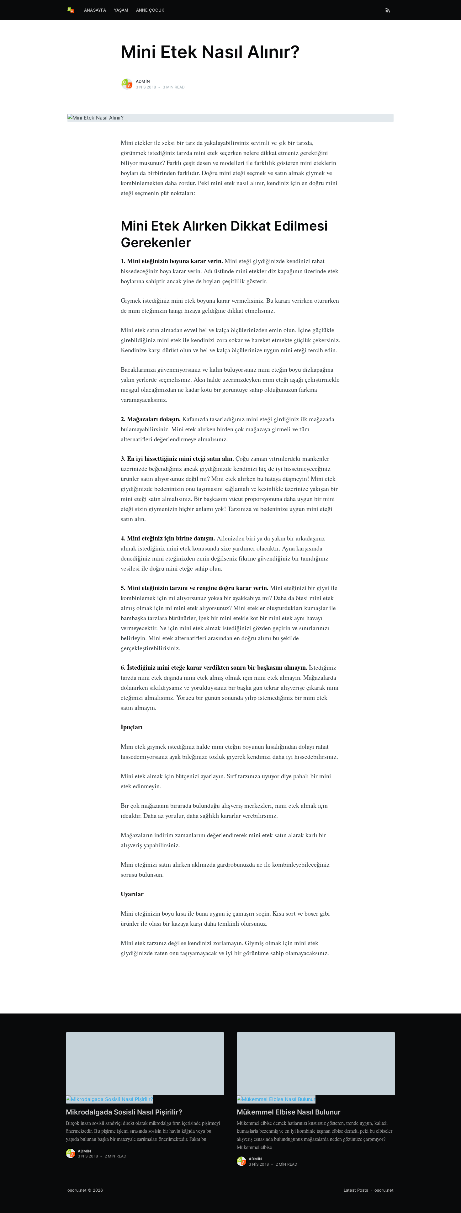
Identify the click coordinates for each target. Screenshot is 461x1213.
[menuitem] (95, 10)
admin (143, 81)
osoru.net (77, 1190)
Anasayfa (95, 10)
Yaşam (121, 10)
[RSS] (388, 10)
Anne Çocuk (150, 10)
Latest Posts (356, 1190)
